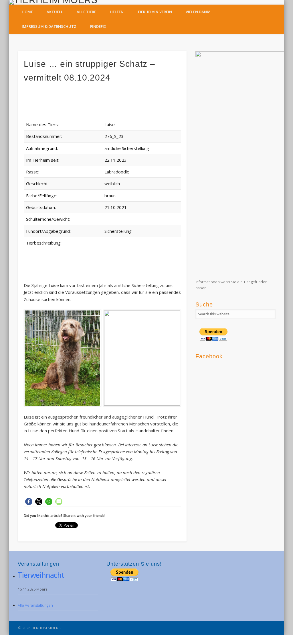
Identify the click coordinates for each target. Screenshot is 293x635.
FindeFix (98, 26)
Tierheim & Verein (154, 11)
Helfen (117, 11)
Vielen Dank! (198, 11)
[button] (28, 501)
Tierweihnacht (41, 575)
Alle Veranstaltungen (35, 605)
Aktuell (55, 11)
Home (27, 11)
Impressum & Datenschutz (49, 26)
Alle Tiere (86, 11)
